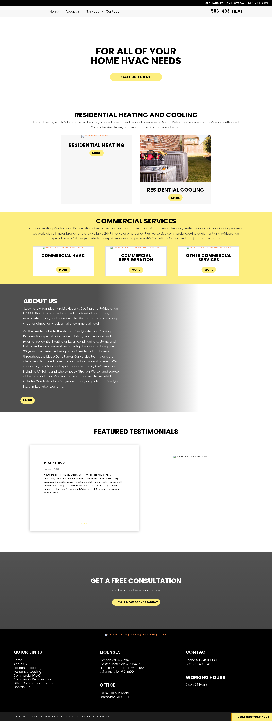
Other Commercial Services (33, 683)
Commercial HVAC (27, 675)
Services (92, 11)
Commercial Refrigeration (32, 679)
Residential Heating (27, 668)
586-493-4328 (258, 3)
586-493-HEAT (206, 660)
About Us (73, 11)
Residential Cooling (27, 672)
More (96, 153)
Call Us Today (136, 76)
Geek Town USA (101, 716)
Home (54, 11)
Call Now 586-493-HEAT (138, 602)
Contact (112, 11)
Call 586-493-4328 (254, 717)
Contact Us (22, 687)
